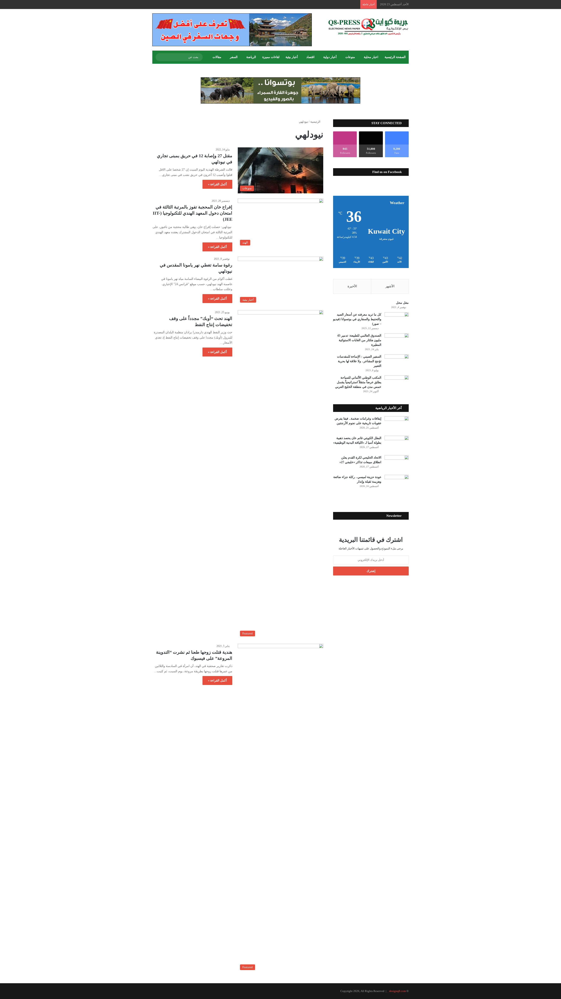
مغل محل (402, 302)
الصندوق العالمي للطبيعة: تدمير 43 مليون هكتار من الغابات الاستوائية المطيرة (359, 340)
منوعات (350, 57)
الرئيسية (315, 121)
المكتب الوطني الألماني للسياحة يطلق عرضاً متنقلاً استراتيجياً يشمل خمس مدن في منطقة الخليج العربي (358, 382)
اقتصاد (310, 57)
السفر (234, 57)
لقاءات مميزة (270, 57)
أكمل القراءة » (217, 184)
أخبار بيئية (292, 57)
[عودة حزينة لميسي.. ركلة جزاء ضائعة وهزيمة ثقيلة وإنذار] (397, 483)
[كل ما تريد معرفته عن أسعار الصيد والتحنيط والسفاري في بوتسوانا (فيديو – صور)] (397, 320)
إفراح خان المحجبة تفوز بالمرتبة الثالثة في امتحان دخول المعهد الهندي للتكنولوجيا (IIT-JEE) (192, 213)
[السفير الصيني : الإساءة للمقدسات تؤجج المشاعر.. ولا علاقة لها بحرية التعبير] (397, 362)
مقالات (217, 57)
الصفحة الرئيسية (395, 57)
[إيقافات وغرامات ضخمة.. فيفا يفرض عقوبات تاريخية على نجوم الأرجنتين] (397, 424)
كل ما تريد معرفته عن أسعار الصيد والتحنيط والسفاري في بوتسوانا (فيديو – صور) (357, 319)
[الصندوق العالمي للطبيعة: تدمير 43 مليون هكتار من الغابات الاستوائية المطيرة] (397, 341)
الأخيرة (352, 286)
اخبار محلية (371, 57)
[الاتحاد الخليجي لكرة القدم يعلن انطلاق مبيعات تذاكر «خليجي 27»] (397, 463)
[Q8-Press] (368, 26)
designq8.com (397, 991)
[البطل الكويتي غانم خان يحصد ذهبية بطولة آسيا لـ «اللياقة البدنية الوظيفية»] (397, 444)
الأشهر (389, 286)
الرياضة (251, 57)
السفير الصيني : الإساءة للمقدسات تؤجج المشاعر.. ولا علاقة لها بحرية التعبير (359, 361)
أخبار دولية (330, 57)
